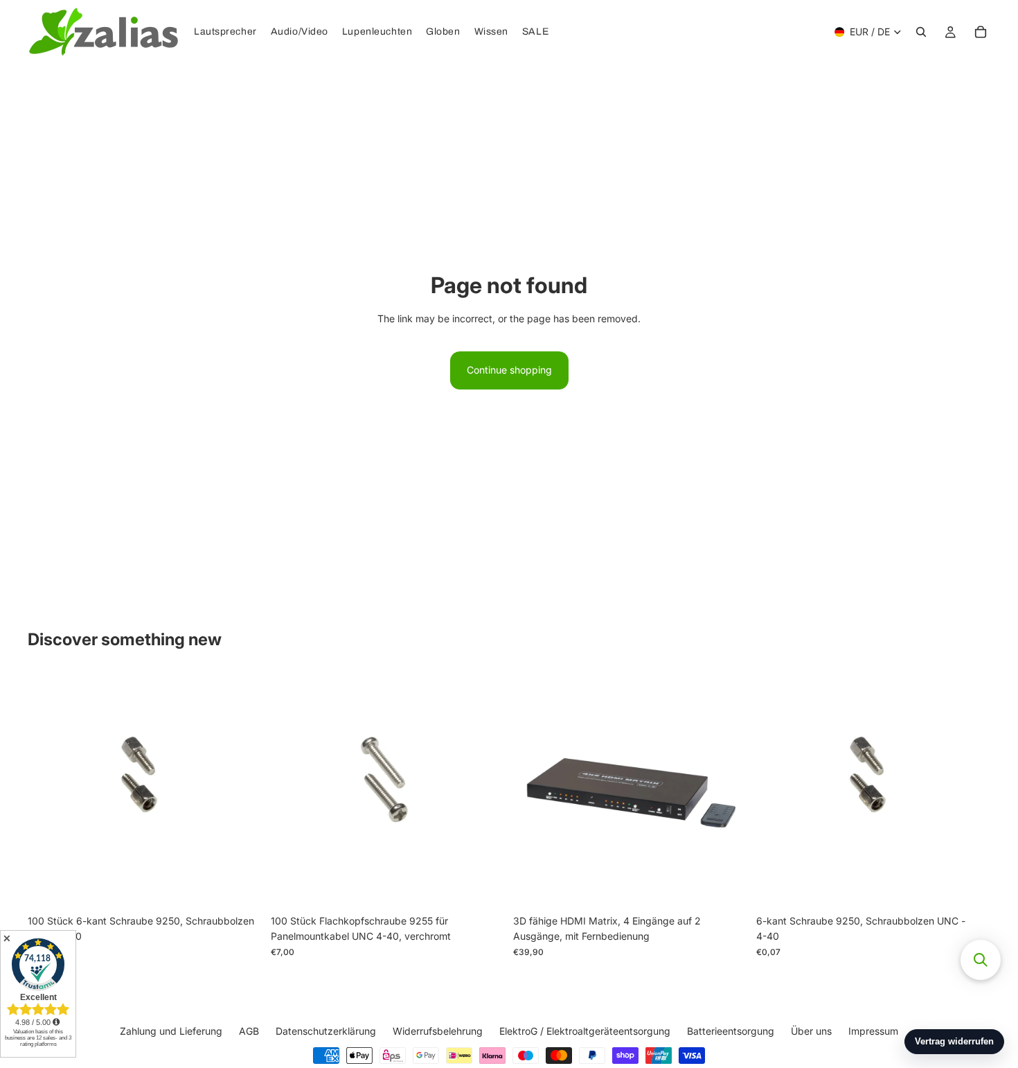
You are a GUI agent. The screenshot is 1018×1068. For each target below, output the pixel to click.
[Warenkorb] (980, 32)
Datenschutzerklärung (326, 1031)
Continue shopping (509, 370)
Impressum (873, 1031)
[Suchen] (921, 32)
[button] (981, 960)
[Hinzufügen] (241, 886)
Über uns (811, 1031)
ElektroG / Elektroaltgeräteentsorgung (584, 1031)
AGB (249, 1031)
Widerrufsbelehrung (438, 1031)
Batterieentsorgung (730, 1031)
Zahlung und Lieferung (171, 1031)
